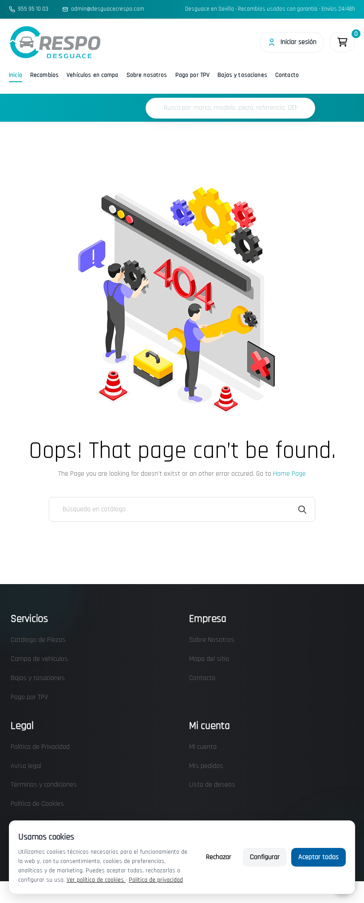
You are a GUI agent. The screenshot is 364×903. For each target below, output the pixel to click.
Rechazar (218, 857)
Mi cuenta (203, 747)
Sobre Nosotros (211, 639)
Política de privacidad (156, 880)
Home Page (289, 473)
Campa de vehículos (39, 659)
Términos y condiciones (44, 784)
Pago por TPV (192, 75)
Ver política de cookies (96, 880)
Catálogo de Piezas (38, 639)
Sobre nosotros (147, 75)
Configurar (265, 857)
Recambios (44, 75)
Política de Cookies (37, 803)
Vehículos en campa (93, 75)
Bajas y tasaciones (242, 75)
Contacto (287, 75)
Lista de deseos (212, 784)
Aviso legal (26, 766)
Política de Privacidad (40, 747)
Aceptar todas (318, 857)
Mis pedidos (206, 766)
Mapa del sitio (209, 659)
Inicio (15, 75)
